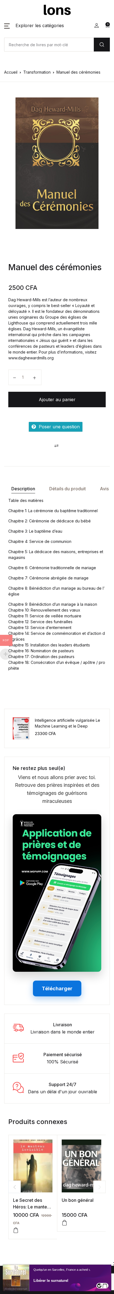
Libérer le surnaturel (50, 1280)
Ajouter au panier (57, 399)
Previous (14, 1187)
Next (99, 1187)
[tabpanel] (57, 163)
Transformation (37, 72)
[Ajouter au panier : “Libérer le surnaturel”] (105, 1285)
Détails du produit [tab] (67, 488)
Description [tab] (23, 488)
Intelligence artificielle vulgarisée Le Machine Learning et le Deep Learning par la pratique (67, 726)
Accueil (10, 72)
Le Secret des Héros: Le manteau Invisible (32, 1206)
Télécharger (57, 988)
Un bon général (78, 1200)
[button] (34, 25)
